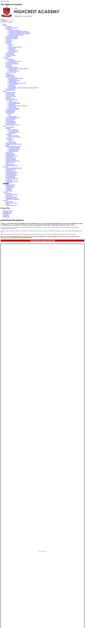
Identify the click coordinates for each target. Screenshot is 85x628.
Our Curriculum (9, 58)
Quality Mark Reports (13, 151)
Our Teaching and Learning (11, 67)
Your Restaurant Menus (11, 121)
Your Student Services (10, 123)
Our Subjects (8, 64)
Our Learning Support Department (15, 78)
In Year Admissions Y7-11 (13, 132)
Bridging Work (9, 182)
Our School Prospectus (10, 55)
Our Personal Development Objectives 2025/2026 (18, 33)
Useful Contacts (9, 201)
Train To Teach (9, 195)
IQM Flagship (11, 49)
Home (4, 24)
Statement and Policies (10, 184)
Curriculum (5, 57)
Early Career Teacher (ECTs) (12, 194)
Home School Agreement (11, 142)
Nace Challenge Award (13, 50)
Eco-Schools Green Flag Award (15, 46)
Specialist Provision (12, 81)
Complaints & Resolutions (11, 205)
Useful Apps (8, 138)
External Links (9, 190)
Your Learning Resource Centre (12, 117)
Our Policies (8, 39)
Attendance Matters (10, 127)
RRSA (9, 45)
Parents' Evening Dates (13, 135)
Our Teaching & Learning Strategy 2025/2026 (18, 68)
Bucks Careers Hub (12, 51)
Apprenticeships (11, 104)
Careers (10, 100)
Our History (8, 56)
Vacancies (5, 192)
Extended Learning (12, 69)
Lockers (7, 163)
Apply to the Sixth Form (11, 171)
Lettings (7, 204)
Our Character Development (12, 38)
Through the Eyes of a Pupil (14, 61)
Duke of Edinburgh (12, 116)
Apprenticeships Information (12, 181)
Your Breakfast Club (10, 111)
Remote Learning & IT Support (12, 124)
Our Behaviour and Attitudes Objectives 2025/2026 (19, 32)
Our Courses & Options (11, 169)
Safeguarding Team (10, 186)
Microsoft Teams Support (13, 70)
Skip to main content (5, 1)
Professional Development (11, 198)
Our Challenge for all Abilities (12, 63)
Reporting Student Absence (11, 202)
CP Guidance (8, 188)
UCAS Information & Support (12, 178)
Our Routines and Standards (12, 37)
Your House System (10, 98)
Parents (4, 126)
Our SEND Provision (10, 76)
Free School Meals (10, 157)
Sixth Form (5, 166)
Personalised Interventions (13, 80)
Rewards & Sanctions (10, 162)
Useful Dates (8, 134)
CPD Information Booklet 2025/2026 (42, 240)
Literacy (7, 73)
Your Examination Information (12, 109)
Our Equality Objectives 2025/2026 (15, 35)
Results (7, 145)
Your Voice (8, 97)
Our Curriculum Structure (11, 62)
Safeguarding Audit (10, 187)
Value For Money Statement (12, 165)
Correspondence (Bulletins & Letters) (14, 144)
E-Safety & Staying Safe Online (12, 160)
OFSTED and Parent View (14, 147)
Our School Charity (10, 54)
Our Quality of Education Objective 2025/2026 (18, 31)
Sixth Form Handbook (10, 177)
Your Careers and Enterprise (12, 99)
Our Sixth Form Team (10, 176)
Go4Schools (11, 139)
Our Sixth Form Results (11, 174)
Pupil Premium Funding (11, 158)
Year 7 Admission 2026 (13, 130)
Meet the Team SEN (12, 79)
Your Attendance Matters (11, 96)
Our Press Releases (10, 52)
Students (5, 91)
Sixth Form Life (9, 170)
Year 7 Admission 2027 (13, 129)
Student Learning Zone (11, 92)
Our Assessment (9, 66)
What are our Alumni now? (14, 108)
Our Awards (8, 43)
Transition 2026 (11, 133)
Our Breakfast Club (10, 154)
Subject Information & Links (14, 103)
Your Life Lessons (10, 120)
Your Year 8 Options (10, 93)
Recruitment (8, 193)
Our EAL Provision (10, 90)
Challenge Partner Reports (14, 148)
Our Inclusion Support (10, 75)
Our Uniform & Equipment (11, 156)
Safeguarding (6, 183)
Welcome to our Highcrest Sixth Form (14, 168)
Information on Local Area (11, 196)
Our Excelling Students (11, 88)
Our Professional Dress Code (12, 172)
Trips (9, 114)
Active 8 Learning (12, 72)
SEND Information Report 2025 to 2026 (17, 82)
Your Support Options (10, 110)
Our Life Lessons (9, 74)
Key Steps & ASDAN (13, 84)
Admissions (8, 128)
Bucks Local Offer (12, 86)
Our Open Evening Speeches (12, 36)
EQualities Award (12, 48)
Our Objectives (9, 29)
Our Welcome (9, 26)
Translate (10, 21)
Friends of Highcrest (10, 164)
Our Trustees (8, 42)
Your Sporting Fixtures (10, 122)
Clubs (9, 115)
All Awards (10, 44)
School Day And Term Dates (14, 136)
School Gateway (11, 141)
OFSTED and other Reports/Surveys (13, 146)
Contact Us (5, 200)
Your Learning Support (11, 118)
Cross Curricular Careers (13, 102)
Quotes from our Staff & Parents (12, 199)
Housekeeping (9, 189)
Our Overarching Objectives (14, 30)
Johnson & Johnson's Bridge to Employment (17, 105)
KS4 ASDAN (11, 85)
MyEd (9, 140)
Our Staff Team (9, 40)
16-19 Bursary (9, 180)
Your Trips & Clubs (10, 112)
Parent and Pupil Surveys (13, 150)
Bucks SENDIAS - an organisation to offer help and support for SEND (23, 87)
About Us (5, 25)
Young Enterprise (12, 106)
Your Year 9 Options (10, 94)
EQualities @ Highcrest (11, 159)
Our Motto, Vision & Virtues (12, 27)
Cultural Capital (9, 152)
